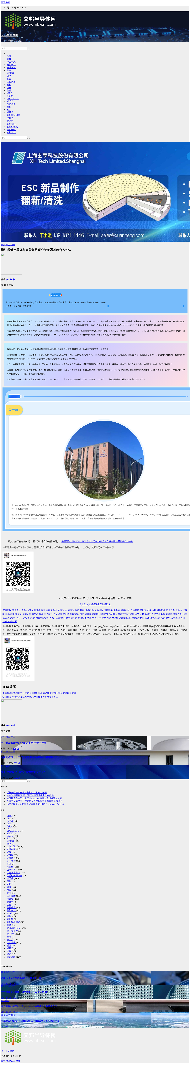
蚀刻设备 (57, 614)
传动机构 (98, 610)
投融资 (10, 899)
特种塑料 (129, 614)
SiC (8, 109)
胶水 (168, 618)
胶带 (68, 618)
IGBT (9, 93)
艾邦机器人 (12, 126)
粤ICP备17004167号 (10, 1061)
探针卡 (10, 902)
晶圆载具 (11, 907)
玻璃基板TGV (13, 928)
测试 (9, 925)
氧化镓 (10, 919)
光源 (163, 618)
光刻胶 (66, 614)
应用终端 (7, 610)
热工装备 (160, 614)
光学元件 (26, 614)
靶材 (72, 614)
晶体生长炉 (150, 614)
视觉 (43, 610)
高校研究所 (134, 618)
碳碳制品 (123, 618)
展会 (9, 59)
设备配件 (89, 610)
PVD (32, 618)
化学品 (116, 610)
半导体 (56, 610)
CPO (9, 818)
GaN (9, 823)
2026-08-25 (6, 998)
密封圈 (13, 621)
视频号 (10, 118)
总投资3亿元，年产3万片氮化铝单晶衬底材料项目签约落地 (30, 757)
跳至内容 (5, 2)
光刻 (9, 852)
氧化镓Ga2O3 (13, 115)
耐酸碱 (88, 614)
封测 (9, 76)
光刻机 (111, 614)
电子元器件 (12, 931)
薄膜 (7, 621)
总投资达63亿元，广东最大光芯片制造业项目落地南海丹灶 (36, 801)
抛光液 (35, 614)
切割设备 (161, 610)
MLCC (10, 101)
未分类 (10, 913)
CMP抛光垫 (16, 614)
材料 (9, 84)
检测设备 (35, 610)
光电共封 (11, 861)
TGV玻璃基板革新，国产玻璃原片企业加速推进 (30, 795)
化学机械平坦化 (14, 875)
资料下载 (11, 132)
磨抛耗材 (144, 610)
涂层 (137, 614)
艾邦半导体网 (9, 35)
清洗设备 (108, 610)
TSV (9, 844)
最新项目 (11, 64)
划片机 (169, 614)
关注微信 (11, 129)
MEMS (10, 833)
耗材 (142, 614)
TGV (9, 70)
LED (9, 828)
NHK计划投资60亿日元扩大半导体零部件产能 (23, 743)
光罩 (9, 864)
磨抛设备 (177, 614)
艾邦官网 (11, 124)
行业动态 (11, 62)
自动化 (49, 610)
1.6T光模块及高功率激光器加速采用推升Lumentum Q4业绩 (35, 804)
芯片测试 (74, 610)
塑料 (9, 106)
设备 (9, 87)
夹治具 (152, 610)
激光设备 (170, 610)
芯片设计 (16, 610)
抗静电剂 (101, 618)
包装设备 (82, 618)
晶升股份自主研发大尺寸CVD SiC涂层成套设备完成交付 (34, 798)
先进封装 (11, 67)
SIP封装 (10, 73)
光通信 (10, 96)
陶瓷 (9, 90)
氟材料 (104, 614)
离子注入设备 (23, 618)
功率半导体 (12, 869)
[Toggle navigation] (2, 46)
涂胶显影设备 (42, 618)
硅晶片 (10, 112)
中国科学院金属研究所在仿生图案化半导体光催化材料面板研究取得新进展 (39, 693)
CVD (157, 618)
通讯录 (10, 121)
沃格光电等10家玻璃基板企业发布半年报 (27, 792)
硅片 (127, 610)
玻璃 (178, 618)
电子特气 (48, 614)
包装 (89, 618)
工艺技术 (11, 81)
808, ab (16, 748)
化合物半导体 (13, 872)
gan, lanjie (10, 279)
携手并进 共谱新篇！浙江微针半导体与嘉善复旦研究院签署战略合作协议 (97, 541)
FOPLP (10, 821)
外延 (9, 884)
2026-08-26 (6, 983)
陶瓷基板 (11, 104)
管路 (94, 618)
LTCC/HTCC (13, 98)
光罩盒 (179, 610)
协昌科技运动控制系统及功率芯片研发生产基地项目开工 (30, 697)
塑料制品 (79, 614)
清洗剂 (74, 618)
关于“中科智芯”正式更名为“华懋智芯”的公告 (23, 772)
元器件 (115, 618)
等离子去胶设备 (57, 618)
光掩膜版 (134, 610)
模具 (41, 614)
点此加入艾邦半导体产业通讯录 (95, 604)
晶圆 (9, 79)
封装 (67, 610)
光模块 (10, 858)
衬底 (13, 751)
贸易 (147, 618)
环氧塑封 (120, 614)
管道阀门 (96, 614)
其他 (152, 618)
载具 (7, 614)
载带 (173, 618)
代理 (142, 618)
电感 (9, 937)
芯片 (62, 610)
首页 (9, 56)
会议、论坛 (12, 846)
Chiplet (10, 816)
